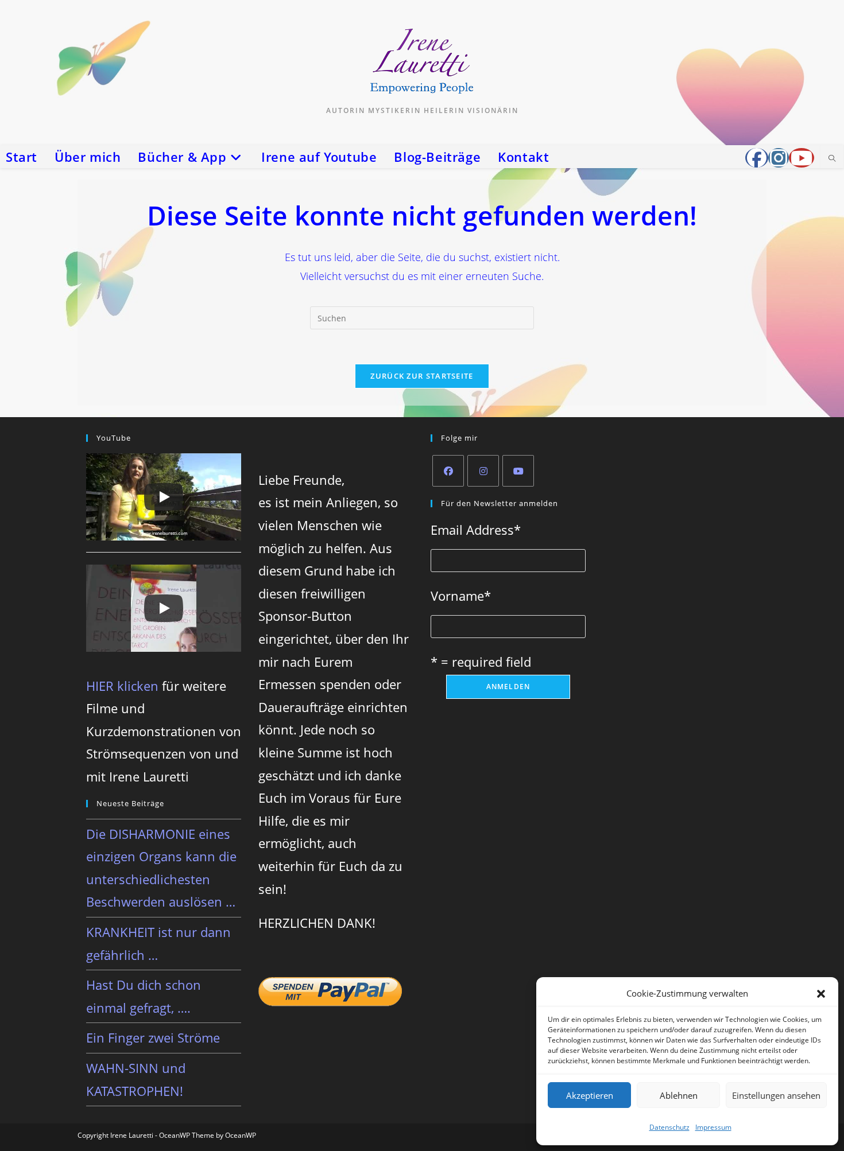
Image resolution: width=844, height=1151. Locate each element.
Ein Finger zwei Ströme (153, 1037)
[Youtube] (518, 471)
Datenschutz (669, 1127)
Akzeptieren (589, 1095)
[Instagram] (483, 471)
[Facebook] (448, 471)
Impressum (713, 1127)
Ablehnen (679, 1095)
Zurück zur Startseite (421, 376)
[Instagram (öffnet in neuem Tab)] (778, 158)
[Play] (163, 497)
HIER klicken (122, 685)
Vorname (461, 595)
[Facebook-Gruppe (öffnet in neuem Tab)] (756, 158)
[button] (821, 994)
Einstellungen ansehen (776, 1095)
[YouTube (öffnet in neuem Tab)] (801, 158)
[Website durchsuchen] (832, 159)
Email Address (476, 529)
